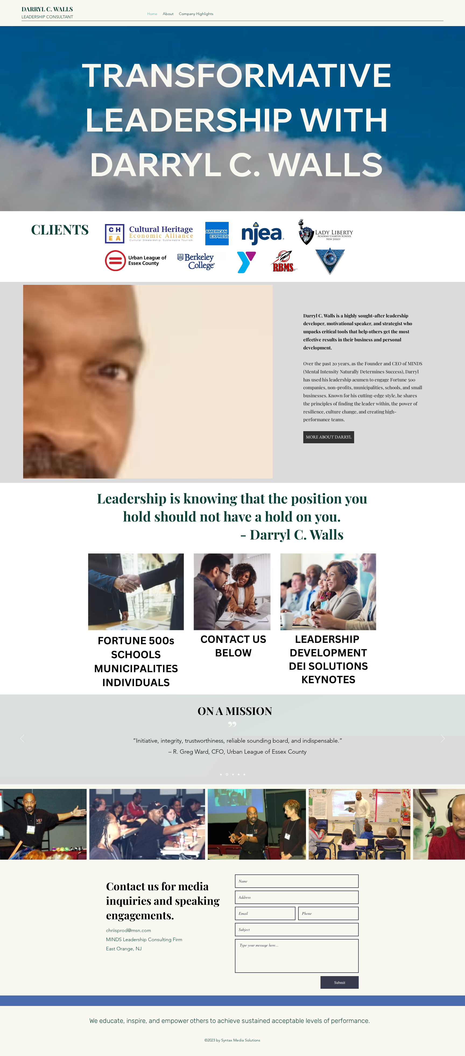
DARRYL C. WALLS (47, 9)
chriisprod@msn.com (128, 930)
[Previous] (22, 739)
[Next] (443, 739)
